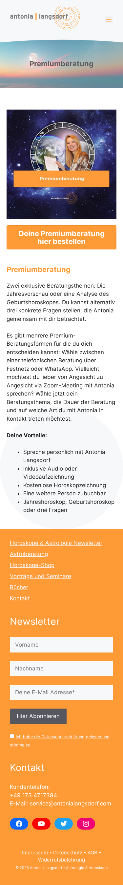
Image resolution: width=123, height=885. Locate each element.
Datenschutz (67, 852)
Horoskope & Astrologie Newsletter (56, 543)
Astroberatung (29, 554)
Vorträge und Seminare (40, 576)
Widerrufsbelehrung (61, 860)
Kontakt (20, 598)
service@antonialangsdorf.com (70, 803)
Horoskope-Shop (32, 565)
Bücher (19, 587)
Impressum (35, 852)
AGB (92, 852)
